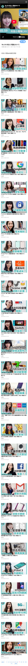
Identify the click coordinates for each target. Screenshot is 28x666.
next (16, 663)
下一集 (23, 41)
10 (25, 662)
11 (11, 663)
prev (3, 662)
